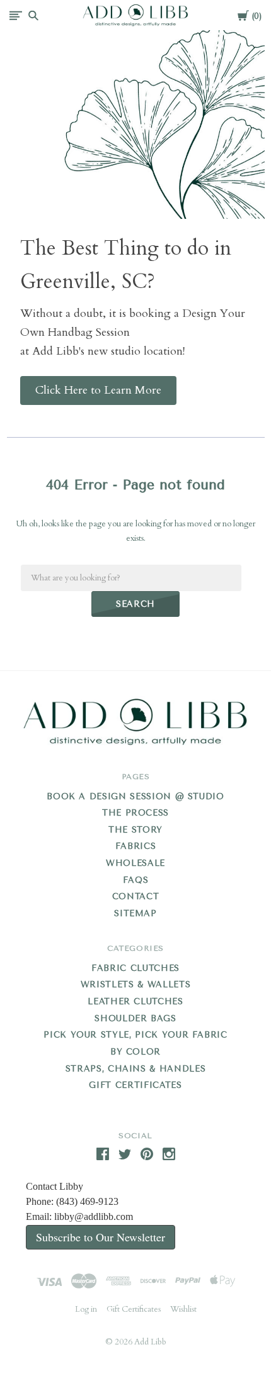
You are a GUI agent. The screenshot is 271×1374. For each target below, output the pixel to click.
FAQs (136, 880)
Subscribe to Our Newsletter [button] (100, 1236)
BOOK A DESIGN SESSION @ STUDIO (135, 796)
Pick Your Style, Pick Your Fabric (135, 1034)
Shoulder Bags (135, 1018)
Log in (86, 1309)
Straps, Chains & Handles (136, 1068)
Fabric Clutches (135, 968)
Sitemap (135, 913)
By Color (135, 1051)
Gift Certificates (135, 1085)
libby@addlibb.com (93, 1216)
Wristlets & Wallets (135, 984)
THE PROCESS (135, 812)
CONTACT (135, 896)
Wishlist (183, 1309)
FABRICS (135, 846)
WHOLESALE (135, 863)
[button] (98, 390)
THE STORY (135, 829)
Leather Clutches (135, 1001)
